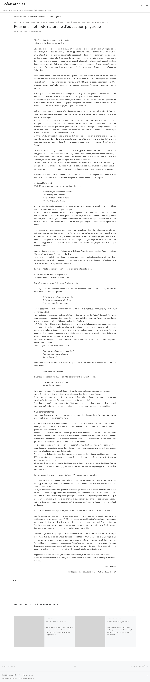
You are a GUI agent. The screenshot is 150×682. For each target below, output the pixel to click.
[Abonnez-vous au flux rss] (147, 675)
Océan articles (12, 675)
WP (11, 678)
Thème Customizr (28, 678)
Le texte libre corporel (56, 621)
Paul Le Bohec (22, 31)
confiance (23, 17)
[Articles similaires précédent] (128, 610)
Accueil (16, 17)
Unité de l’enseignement (118, 621)
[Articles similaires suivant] (133, 610)
